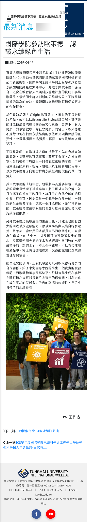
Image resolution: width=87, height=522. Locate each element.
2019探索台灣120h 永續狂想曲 (37, 431)
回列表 (74, 417)
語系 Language (73, 33)
